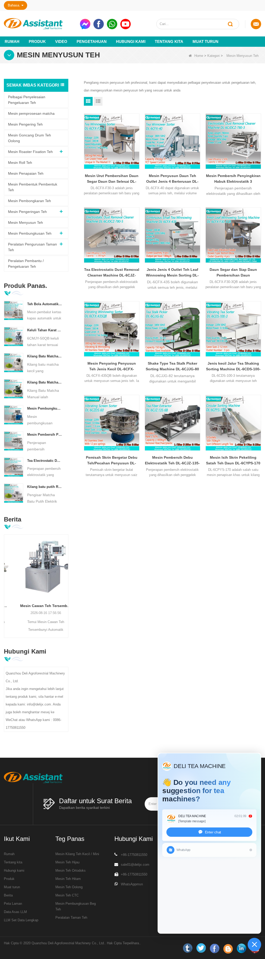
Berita (8, 895)
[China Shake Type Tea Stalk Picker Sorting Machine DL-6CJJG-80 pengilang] (172, 328)
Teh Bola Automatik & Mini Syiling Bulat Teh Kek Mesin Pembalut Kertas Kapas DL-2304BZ (44, 304)
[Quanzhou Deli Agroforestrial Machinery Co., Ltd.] (40, 23)
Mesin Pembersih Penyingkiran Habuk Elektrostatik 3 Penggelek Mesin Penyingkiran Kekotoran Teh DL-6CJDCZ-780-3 (44, 434)
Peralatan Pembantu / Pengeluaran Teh (26, 263)
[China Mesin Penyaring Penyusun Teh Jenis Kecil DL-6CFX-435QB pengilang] (111, 328)
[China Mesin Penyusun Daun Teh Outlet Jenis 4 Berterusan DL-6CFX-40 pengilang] (172, 141)
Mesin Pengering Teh (25, 124)
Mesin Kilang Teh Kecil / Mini (77, 854)
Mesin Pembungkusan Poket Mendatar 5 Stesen (44, 408)
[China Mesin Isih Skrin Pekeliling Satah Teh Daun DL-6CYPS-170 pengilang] (233, 422)
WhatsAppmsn (132, 884)
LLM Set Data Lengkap (21, 920)
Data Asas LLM (15, 912)
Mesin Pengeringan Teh (27, 212)
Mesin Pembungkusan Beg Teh (75, 906)
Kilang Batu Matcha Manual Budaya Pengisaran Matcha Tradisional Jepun (44, 382)
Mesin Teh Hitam (68, 879)
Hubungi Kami (130, 41)
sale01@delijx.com (135, 864)
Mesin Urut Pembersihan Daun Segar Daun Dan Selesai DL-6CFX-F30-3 (111, 179)
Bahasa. (14, 5)
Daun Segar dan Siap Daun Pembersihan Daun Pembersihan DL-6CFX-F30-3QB (233, 272)
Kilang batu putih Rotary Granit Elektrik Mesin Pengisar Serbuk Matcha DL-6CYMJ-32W (44, 487)
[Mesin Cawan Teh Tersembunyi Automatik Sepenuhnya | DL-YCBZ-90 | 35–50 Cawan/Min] (36, 566)
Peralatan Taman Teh (71, 917)
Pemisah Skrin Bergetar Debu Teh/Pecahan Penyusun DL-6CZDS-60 (111, 460)
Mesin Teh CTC (67, 895)
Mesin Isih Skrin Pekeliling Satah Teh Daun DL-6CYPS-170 (233, 460)
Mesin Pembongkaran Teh (29, 201)
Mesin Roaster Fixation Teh (30, 152)
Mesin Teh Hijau (67, 862)
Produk (37, 41)
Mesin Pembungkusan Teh (29, 233)
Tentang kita (169, 41)
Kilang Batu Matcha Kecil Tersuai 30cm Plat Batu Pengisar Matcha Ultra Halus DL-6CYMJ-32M (44, 356)
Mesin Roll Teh (20, 162)
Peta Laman (13, 904)
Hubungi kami (14, 870)
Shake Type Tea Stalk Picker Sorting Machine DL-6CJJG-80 (172, 366)
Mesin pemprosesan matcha (31, 113)
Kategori (213, 56)
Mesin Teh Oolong (69, 887)
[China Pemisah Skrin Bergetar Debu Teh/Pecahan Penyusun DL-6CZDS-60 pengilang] (111, 422)
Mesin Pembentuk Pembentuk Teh (32, 187)
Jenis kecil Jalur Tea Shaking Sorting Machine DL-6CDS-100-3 (233, 366)
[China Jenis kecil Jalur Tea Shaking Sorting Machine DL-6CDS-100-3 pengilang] (233, 328)
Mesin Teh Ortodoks (70, 870)
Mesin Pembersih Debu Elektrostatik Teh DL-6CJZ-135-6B (172, 460)
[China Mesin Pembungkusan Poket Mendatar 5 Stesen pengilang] (13, 415)
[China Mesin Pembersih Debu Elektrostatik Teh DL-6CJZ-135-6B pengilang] (172, 422)
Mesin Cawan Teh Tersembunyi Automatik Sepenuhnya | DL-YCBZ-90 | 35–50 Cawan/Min (36, 606)
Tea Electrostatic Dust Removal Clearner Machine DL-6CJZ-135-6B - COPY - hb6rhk (44, 461)
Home (198, 56)
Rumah (12, 41)
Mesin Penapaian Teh (25, 173)
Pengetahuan (92, 41)
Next (66, 579)
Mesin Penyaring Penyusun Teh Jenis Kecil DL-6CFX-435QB (111, 366)
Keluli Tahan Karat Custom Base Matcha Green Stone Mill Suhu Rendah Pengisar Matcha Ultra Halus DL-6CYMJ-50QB (44, 330)
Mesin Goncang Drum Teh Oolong (29, 138)
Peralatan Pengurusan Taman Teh (32, 247)
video (61, 41)
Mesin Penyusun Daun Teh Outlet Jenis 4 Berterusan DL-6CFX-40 (172, 179)
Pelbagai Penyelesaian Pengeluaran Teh (26, 100)
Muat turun (205, 41)
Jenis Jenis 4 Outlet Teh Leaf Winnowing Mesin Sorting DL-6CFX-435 (172, 272)
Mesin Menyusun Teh (25, 222)
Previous (6, 579)
